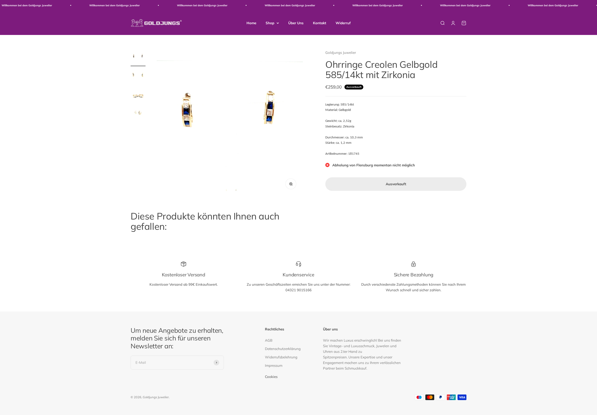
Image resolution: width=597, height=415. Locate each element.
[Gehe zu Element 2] (138, 77)
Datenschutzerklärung (283, 348)
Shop (270, 23)
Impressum (273, 365)
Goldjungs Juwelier (340, 52)
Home (251, 23)
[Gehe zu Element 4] (138, 114)
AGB (268, 340)
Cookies (271, 376)
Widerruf (343, 23)
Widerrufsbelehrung (281, 357)
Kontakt (319, 23)
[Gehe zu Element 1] (138, 58)
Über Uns (296, 23)
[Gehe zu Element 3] (138, 95)
